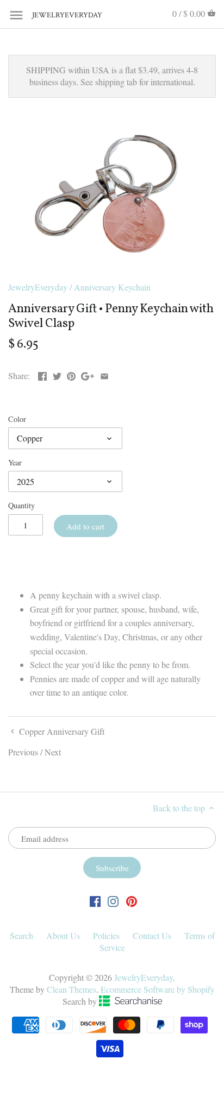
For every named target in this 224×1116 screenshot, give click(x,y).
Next (53, 752)
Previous (23, 752)
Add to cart (85, 526)
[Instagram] (113, 900)
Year (15, 462)
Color (17, 419)
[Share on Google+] (87, 374)
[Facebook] (95, 900)
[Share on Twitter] (57, 374)
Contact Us (152, 935)
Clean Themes (71, 989)
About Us (63, 935)
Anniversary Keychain (112, 287)
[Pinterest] (131, 900)
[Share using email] (104, 374)
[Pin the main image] (71, 374)
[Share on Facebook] (42, 374)
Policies (106, 935)
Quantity (21, 505)
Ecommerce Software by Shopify (158, 989)
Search (21, 935)
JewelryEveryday (59, 15)
